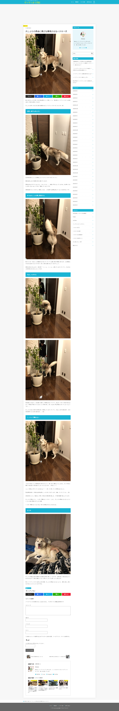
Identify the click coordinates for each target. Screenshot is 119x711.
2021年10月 (75, 172)
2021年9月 (75, 176)
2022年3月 (75, 155)
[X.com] (43, 674)
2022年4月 (75, 151)
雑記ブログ (25, 25)
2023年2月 (75, 123)
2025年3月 (75, 94)
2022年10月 (75, 130)
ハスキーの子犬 (76, 227)
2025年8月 (75, 90)
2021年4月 (75, 194)
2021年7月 (75, 183)
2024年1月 (75, 101)
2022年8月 (75, 137)
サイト (27, 630)
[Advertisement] (59, 13)
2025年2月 (75, 98)
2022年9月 (75, 133)
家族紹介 (77, 1)
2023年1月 (75, 126)
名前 (27, 617)
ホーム (72, 1)
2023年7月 (75, 115)
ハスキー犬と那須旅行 (77, 234)
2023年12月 (75, 105)
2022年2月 (75, 158)
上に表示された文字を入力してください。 (35, 643)
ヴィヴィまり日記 (32, 2)
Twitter (74, 216)
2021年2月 (75, 201)
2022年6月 (75, 144)
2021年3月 (75, 197)
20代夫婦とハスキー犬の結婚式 (79, 213)
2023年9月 (75, 112)
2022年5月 (75, 147)
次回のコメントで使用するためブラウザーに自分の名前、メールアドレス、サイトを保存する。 (48, 636)
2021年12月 (75, 165)
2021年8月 (75, 180)
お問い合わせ (89, 1)
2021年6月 (75, 187)
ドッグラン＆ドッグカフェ (78, 224)
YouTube (75, 220)
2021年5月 (75, 190)
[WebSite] (37, 674)
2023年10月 (75, 108)
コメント (28, 605)
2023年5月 (75, 119)
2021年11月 (75, 169)
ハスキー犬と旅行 (77, 231)
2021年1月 (75, 205)
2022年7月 (75, 140)
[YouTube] (55, 674)
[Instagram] (49, 674)
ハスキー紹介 (82, 1)
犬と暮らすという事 (77, 241)
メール (28, 624)
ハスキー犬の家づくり (77, 238)
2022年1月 (75, 162)
